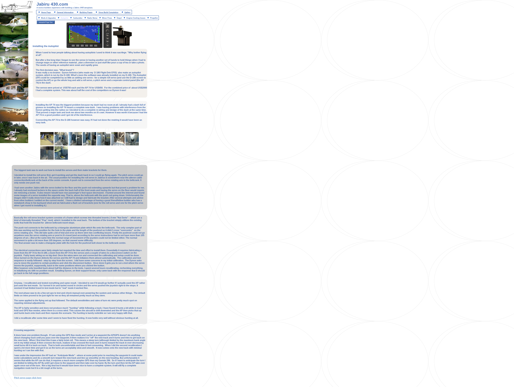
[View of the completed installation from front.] (47, 159)
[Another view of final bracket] (75, 145)
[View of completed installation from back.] (61, 159)
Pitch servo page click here (27, 378)
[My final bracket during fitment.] (61, 145)
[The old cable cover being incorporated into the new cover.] (132, 145)
